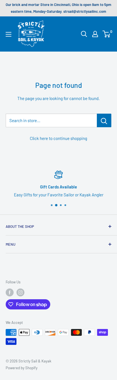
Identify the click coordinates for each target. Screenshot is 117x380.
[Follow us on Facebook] (10, 292)
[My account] (95, 34)
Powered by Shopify (21, 368)
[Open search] (84, 34)
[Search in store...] (104, 120)
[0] (106, 34)
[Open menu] (8, 34)
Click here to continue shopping (58, 138)
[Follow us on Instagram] (20, 292)
